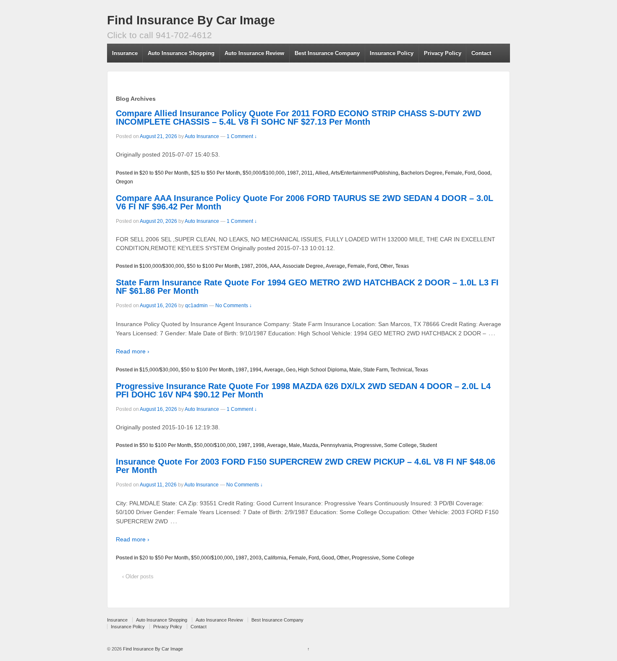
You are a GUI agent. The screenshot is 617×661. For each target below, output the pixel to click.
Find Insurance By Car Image (191, 20)
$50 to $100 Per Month (213, 266)
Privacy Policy (442, 53)
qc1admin (196, 305)
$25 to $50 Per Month (215, 173)
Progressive (368, 445)
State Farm (375, 370)
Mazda (310, 445)
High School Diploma (322, 370)
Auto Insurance (202, 136)
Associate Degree (302, 266)
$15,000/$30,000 (158, 370)
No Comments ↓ (233, 305)
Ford (470, 173)
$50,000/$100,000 (264, 173)
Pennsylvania (336, 445)
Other (386, 266)
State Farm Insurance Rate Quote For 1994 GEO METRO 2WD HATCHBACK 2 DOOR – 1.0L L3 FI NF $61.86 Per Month (307, 286)
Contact (481, 53)
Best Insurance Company (327, 53)
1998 (258, 445)
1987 (293, 173)
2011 (307, 173)
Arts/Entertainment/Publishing (364, 173)
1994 (255, 370)
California (275, 558)
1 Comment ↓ (242, 136)
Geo (290, 370)
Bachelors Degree (421, 173)
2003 (255, 558)
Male (355, 370)
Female (453, 173)
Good (484, 173)
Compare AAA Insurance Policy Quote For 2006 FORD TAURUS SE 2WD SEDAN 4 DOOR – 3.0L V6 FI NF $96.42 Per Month (304, 202)
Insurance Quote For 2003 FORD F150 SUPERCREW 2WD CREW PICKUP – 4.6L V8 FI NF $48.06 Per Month (305, 466)
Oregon (124, 182)
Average (335, 266)
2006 (261, 266)
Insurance (125, 53)
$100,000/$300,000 (161, 266)
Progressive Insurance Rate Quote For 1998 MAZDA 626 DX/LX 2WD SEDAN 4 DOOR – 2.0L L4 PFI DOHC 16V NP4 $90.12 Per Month (303, 390)
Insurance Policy (391, 53)
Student (428, 445)
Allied (321, 173)
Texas (402, 266)
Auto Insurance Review (254, 53)
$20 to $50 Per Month (163, 173)
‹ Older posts (138, 576)
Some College (400, 445)
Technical (401, 370)
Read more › (132, 351)
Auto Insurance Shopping (181, 53)
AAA (275, 266)
